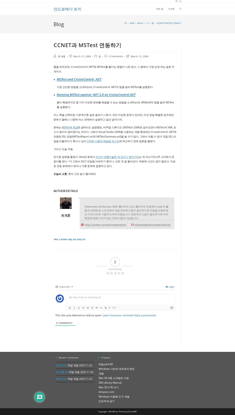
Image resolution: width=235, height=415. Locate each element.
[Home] (126, 23)
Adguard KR (106, 364)
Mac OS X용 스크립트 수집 (114, 378)
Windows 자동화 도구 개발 (114, 396)
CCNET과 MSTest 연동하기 (169, 23)
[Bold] (70, 308)
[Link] (105, 308)
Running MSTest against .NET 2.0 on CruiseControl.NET (96, 94)
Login (171, 286)
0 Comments (116, 56)
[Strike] (83, 308)
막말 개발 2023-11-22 (80, 365)
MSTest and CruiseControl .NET (79, 79)
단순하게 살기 (107, 401)
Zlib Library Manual (110, 382)
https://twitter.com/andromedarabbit (105, 224)
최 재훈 (62, 56)
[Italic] (74, 308)
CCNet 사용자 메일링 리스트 (103, 141)
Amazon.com (106, 392)
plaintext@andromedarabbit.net (152, 224)
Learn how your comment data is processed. (129, 315)
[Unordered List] (92, 308)
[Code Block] (101, 308)
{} (110, 307)
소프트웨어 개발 (65, 239)
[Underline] (79, 308)
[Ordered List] (88, 308)
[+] (114, 307)
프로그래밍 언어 (79, 239)
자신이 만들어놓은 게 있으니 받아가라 (117, 157)
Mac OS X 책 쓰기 (109, 387)
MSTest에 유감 (70, 127)
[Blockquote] (96, 308)
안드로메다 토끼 (67, 9)
